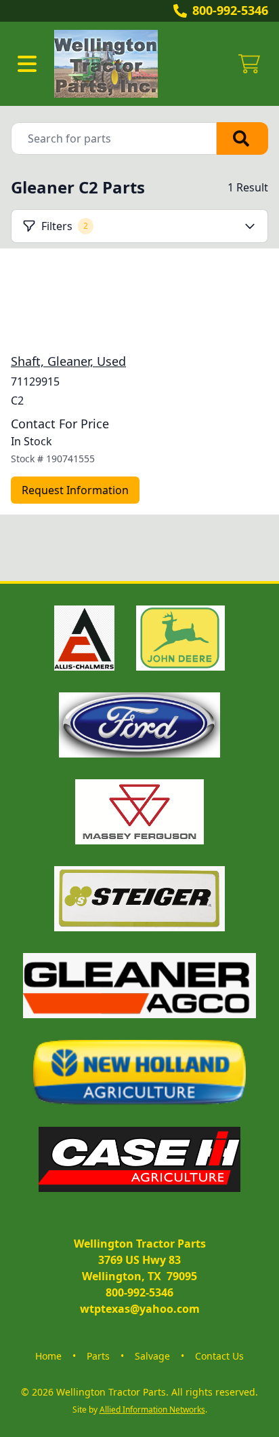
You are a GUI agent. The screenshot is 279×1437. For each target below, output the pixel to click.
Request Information (75, 490)
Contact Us (219, 1355)
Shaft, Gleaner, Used (68, 361)
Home (48, 1355)
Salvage (152, 1355)
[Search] (242, 138)
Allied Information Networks (152, 1409)
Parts (98, 1355)
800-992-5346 (230, 10)
